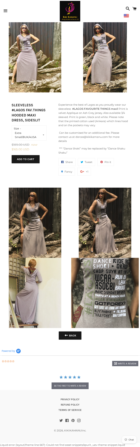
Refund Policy (70, 404)
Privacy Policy (70, 399)
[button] (125, 363)
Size (16, 128)
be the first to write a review (70, 385)
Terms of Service (70, 410)
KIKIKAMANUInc (75, 430)
